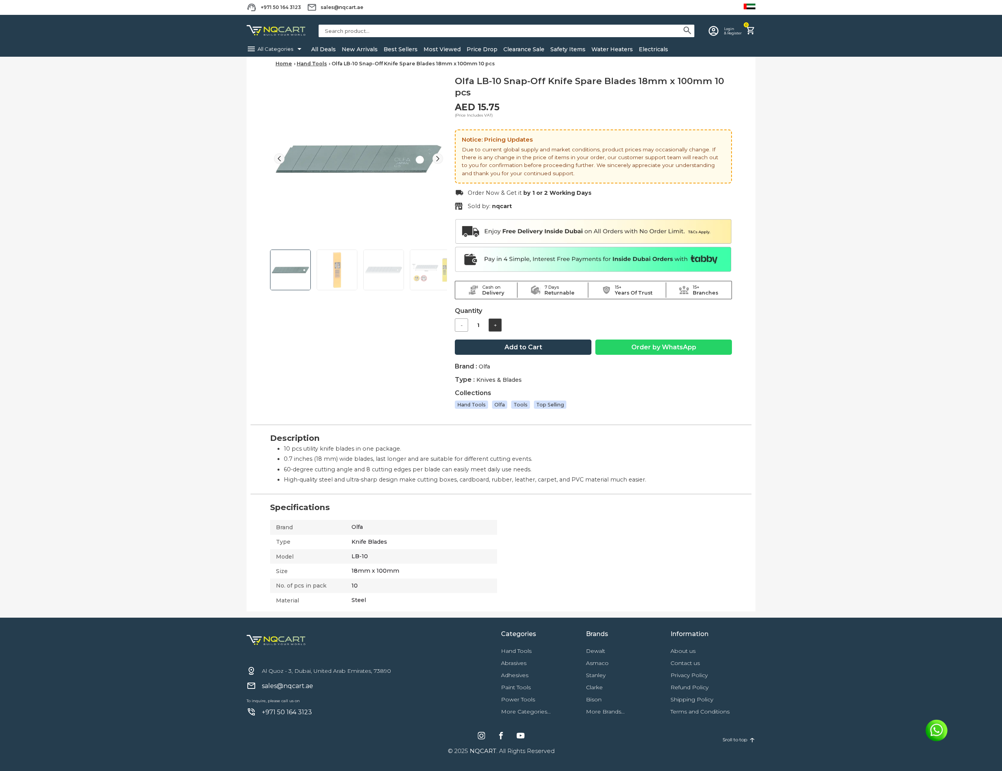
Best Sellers (401, 49)
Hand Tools (312, 63)
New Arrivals (360, 49)
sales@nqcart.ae (342, 7)
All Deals (323, 49)
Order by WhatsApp (663, 347)
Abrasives (513, 663)
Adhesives (514, 675)
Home (284, 63)
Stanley (596, 675)
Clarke (594, 687)
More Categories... (526, 711)
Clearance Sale (523, 49)
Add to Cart (523, 347)
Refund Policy (689, 687)
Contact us (685, 663)
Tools (521, 405)
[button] (438, 158)
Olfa (499, 405)
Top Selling (550, 405)
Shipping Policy (691, 699)
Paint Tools (516, 687)
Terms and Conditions (700, 711)
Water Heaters (612, 49)
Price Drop (482, 49)
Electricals (653, 49)
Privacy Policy (689, 675)
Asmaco (597, 663)
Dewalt (595, 650)
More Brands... (605, 711)
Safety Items (568, 49)
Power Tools (518, 699)
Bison (594, 699)
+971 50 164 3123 (281, 7)
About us (683, 650)
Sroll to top (739, 739)
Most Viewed (442, 49)
